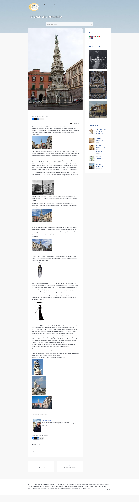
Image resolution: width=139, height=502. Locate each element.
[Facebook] (33, 119)
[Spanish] (95, 36)
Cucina (79, 4)
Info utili (107, 4)
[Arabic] (97, 36)
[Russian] (99, 36)
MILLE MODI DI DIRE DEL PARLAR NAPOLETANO (101, 131)
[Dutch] (92, 38)
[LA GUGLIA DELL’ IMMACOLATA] (55, 69)
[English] (92, 36)
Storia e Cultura (69, 4)
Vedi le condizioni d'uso (77, 488)
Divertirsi (87, 4)
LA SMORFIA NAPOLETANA (99, 158)
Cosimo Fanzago (94, 85)
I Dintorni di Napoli (97, 4)
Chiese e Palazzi (37, 451)
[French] (94, 36)
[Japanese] (90, 38)
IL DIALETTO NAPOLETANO (99, 139)
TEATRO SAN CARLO (95, 109)
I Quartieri (46, 4)
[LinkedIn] (38, 119)
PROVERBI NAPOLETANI (99, 165)
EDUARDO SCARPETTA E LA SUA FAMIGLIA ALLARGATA (100, 148)
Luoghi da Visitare (57, 4)
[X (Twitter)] (35, 119)
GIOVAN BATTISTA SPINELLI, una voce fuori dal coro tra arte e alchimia (98, 59)
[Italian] (90, 36)
